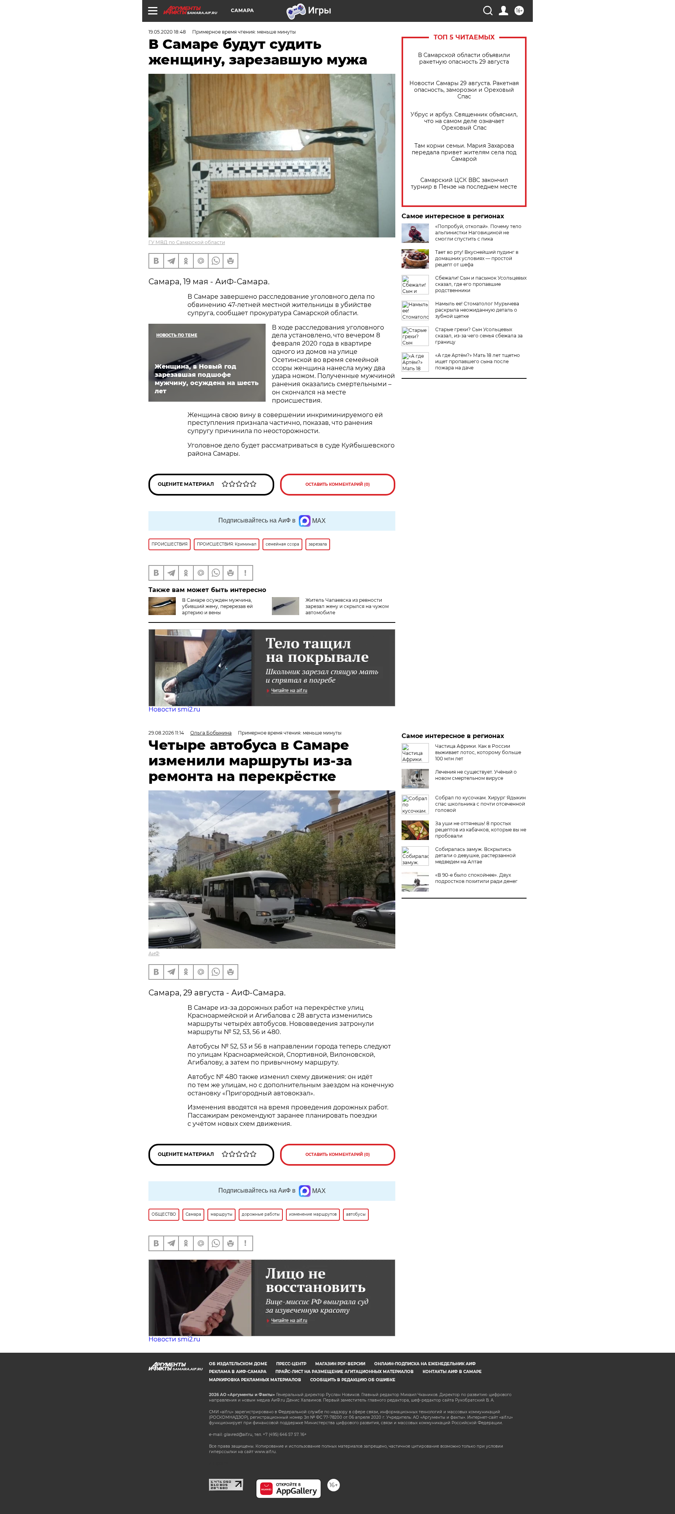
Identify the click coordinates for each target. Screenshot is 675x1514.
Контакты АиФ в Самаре (452, 1371)
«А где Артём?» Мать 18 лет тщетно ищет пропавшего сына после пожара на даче (477, 361)
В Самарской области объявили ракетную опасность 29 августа (464, 58)
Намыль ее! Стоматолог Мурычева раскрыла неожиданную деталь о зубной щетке (477, 310)
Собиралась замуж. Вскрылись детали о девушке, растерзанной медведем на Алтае (475, 855)
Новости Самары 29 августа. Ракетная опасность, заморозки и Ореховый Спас (464, 90)
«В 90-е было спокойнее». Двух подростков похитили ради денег (476, 878)
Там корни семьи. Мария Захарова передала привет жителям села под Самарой (464, 152)
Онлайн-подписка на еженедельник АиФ (425, 1363)
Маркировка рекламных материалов (255, 1379)
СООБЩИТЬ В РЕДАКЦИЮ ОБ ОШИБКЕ (352, 1379)
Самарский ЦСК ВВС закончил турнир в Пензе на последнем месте (464, 183)
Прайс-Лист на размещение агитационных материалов (344, 1371)
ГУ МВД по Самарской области (186, 242)
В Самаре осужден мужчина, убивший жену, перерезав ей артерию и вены (217, 606)
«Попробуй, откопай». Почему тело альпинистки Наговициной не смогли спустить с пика (478, 232)
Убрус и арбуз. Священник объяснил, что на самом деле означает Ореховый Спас (464, 121)
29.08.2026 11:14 (166, 733)
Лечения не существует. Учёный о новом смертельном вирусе (476, 775)
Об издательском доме (238, 1363)
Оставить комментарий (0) (337, 484)
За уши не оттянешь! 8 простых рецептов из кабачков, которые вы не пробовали (480, 829)
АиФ (153, 953)
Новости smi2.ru (174, 709)
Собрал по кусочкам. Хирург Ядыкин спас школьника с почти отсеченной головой (480, 804)
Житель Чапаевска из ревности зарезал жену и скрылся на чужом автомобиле (347, 606)
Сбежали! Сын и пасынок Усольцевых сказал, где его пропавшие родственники (481, 284)
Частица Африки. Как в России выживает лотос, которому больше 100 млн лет (478, 752)
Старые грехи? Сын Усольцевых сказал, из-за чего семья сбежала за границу (479, 335)
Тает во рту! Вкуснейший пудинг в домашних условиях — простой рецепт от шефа (476, 258)
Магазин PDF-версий (340, 1363)
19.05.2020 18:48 (167, 32)
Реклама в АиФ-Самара (237, 1371)
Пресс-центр (291, 1363)
